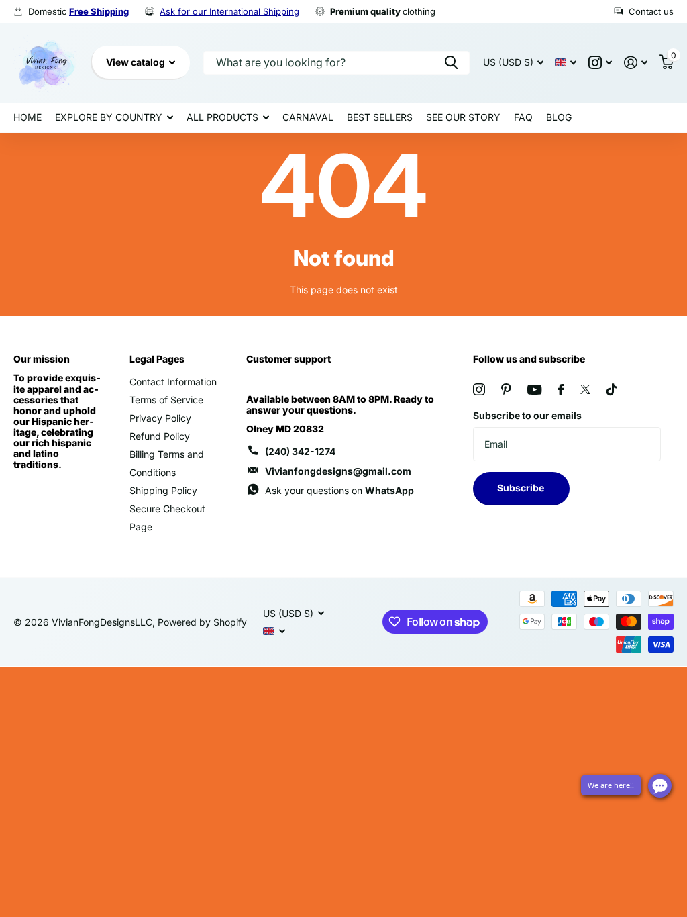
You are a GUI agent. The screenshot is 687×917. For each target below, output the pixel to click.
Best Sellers (380, 117)
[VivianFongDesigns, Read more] (600, 63)
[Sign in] (635, 63)
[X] (585, 389)
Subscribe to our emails (527, 415)
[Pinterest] (506, 389)
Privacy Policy (160, 418)
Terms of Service (166, 399)
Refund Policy (159, 436)
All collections (114, 118)
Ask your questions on (339, 490)
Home (27, 117)
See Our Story (463, 117)
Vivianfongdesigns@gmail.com (338, 471)
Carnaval (307, 117)
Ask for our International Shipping (229, 11)
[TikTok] (611, 389)
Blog (559, 117)
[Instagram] (479, 389)
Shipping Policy (163, 490)
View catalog (136, 62)
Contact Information (173, 381)
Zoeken (451, 63)
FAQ (523, 117)
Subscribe (521, 487)
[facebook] (561, 389)
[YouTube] (534, 390)
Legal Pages (156, 359)
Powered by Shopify (202, 622)
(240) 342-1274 (300, 451)
